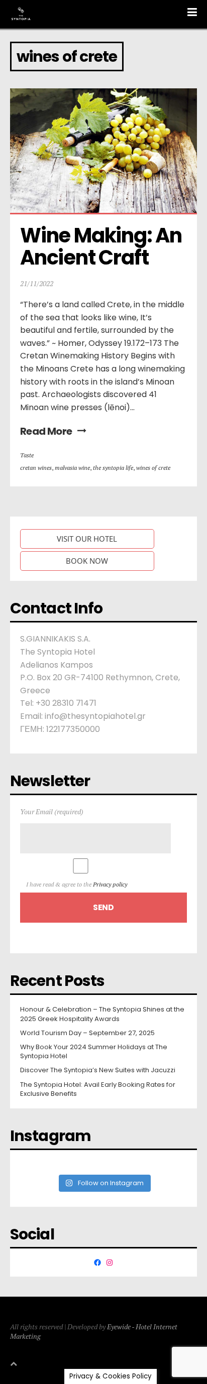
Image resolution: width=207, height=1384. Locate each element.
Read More (46, 431)
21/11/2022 (36, 283)
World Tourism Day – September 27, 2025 (87, 1033)
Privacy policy (110, 884)
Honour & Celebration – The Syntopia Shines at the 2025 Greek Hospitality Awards (102, 1014)
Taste (27, 455)
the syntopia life (113, 467)
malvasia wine (72, 467)
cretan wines (36, 467)
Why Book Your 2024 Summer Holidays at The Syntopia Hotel (93, 1052)
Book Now (87, 561)
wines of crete (153, 467)
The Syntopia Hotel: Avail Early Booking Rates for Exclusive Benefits (97, 1089)
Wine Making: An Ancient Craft (102, 246)
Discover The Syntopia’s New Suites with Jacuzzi (97, 1070)
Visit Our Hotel (87, 539)
